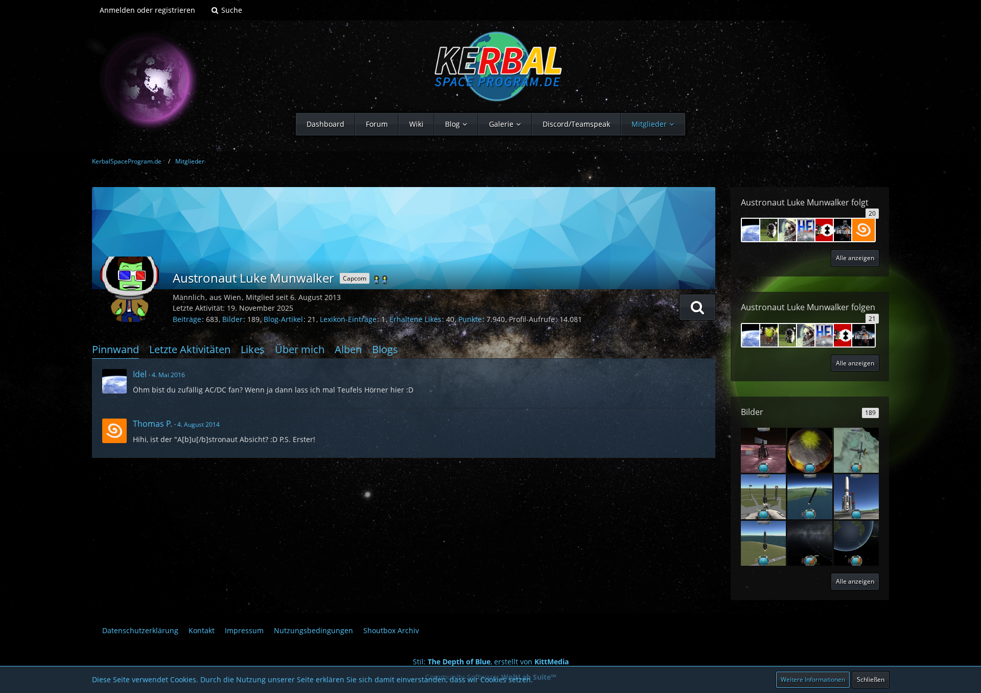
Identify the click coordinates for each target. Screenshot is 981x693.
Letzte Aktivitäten (189, 349)
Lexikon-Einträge (348, 319)
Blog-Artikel (283, 319)
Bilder (232, 319)
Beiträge (187, 319)
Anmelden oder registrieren (147, 10)
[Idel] (114, 381)
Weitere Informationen (813, 679)
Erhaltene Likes (415, 319)
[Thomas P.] (114, 431)
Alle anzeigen (855, 581)
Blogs (385, 349)
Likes (253, 349)
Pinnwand (115, 349)
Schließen (870, 679)
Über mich (299, 349)
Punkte (470, 319)
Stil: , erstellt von (491, 661)
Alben (348, 349)
